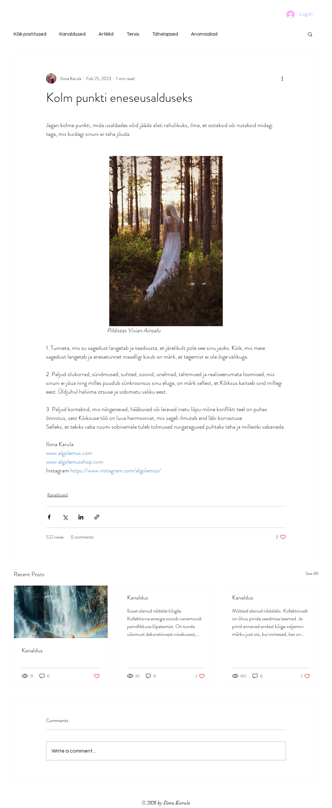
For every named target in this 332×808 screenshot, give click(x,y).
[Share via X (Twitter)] (65, 517)
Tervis (132, 34)
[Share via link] (97, 517)
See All (311, 573)
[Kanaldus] (61, 612)
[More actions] (282, 78)
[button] (310, 34)
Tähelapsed (165, 34)
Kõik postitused (30, 34)
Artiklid (106, 34)
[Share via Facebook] (49, 517)
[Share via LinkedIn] (81, 517)
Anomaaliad (204, 34)
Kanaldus (32, 650)
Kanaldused (72, 34)
